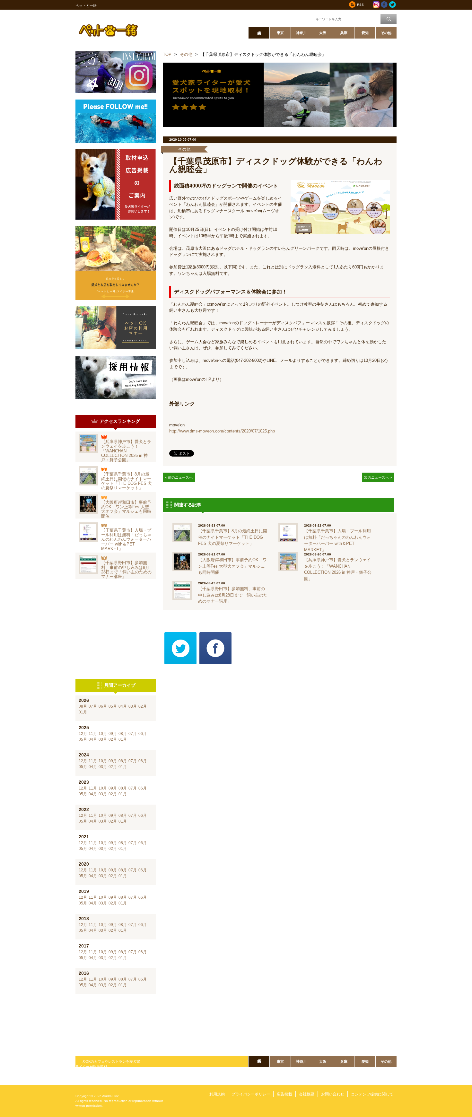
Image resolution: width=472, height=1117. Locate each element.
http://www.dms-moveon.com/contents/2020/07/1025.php (222, 431)
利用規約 (217, 1094)
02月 (142, 706)
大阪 (322, 33)
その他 (386, 33)
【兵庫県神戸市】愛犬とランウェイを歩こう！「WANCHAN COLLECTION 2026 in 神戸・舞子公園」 (126, 450)
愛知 (365, 33)
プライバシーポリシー (251, 1094)
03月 (132, 706)
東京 (280, 33)
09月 (113, 733)
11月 (93, 733)
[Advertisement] (115, 629)
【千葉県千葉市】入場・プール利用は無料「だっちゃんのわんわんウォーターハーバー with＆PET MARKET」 (126, 539)
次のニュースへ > (378, 477)
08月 (83, 706)
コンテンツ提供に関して (372, 1094)
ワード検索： (303, 19)
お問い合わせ (332, 1094)
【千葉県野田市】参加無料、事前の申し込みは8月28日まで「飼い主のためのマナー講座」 (126, 569)
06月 (103, 706)
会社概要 (306, 1094)
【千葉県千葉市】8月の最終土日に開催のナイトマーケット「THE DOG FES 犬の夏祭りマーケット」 (126, 481)
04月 (122, 706)
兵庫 (343, 33)
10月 (103, 733)
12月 (83, 733)
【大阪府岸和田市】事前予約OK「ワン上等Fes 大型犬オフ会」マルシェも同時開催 (126, 509)
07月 (93, 706)
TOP (167, 54)
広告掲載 (284, 1094)
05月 (113, 706)
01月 (83, 712)
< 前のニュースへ (179, 477)
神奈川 (301, 33)
